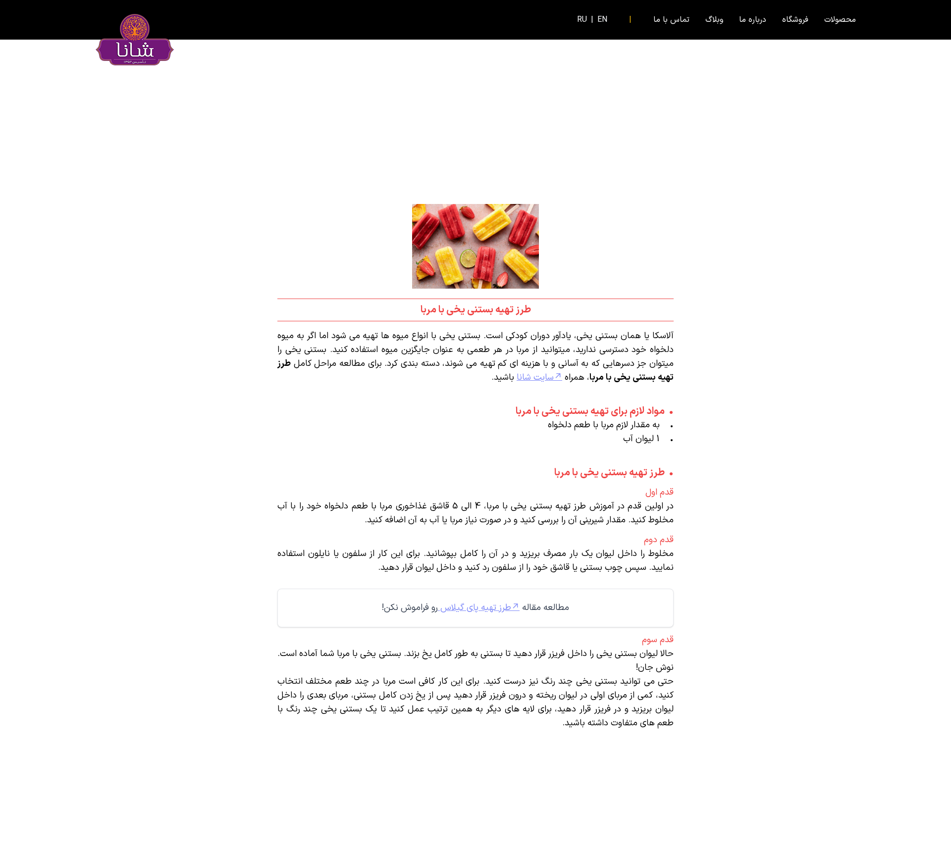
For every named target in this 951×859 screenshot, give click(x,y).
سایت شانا (535, 377)
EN (602, 20)
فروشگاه (795, 20)
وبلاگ (714, 20)
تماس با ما (671, 20)
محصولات (840, 20)
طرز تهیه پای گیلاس (474, 607)
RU (582, 20)
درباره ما (752, 20)
